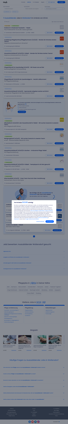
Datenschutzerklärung (43, 217)
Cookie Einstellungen (40, 221)
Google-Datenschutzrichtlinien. (32, 219)
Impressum (16, 219)
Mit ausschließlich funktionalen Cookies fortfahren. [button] (42, 210)
